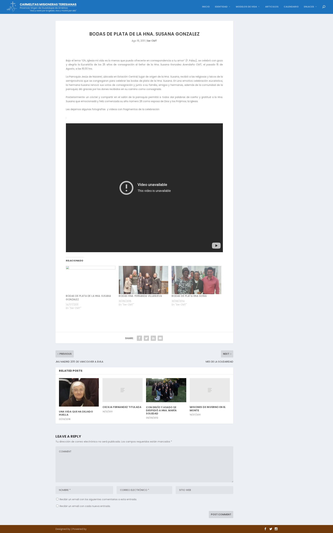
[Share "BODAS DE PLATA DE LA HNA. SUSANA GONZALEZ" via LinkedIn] (153, 338)
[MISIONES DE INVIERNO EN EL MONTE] (210, 390)
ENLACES (309, 6)
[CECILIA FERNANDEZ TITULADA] (123, 390)
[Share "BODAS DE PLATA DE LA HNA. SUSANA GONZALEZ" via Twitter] (146, 338)
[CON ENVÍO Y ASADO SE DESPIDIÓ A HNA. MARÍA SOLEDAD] (166, 390)
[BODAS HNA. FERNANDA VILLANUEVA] (143, 280)
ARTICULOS (272, 6)
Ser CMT (152, 40)
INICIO (206, 6)
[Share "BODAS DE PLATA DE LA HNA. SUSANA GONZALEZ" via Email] (160, 338)
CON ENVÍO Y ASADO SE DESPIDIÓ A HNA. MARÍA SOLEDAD (161, 410)
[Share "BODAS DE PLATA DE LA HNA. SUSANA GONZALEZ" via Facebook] (139, 338)
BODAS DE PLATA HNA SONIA (189, 296)
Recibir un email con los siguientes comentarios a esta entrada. (98, 499)
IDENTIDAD (221, 6)
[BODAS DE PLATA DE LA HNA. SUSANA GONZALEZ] (90, 280)
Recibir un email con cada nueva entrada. (85, 506)
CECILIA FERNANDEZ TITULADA (122, 407)
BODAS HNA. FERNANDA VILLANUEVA (140, 296)
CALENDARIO (291, 6)
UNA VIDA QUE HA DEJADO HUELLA (76, 413)
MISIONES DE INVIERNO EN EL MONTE (208, 408)
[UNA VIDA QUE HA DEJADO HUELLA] (79, 392)
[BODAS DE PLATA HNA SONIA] (196, 280)
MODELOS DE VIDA (246, 6)
